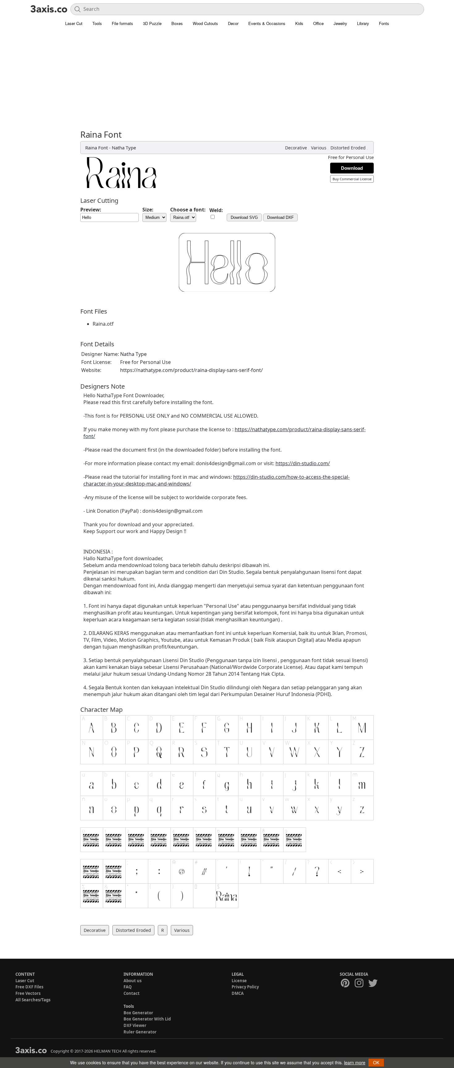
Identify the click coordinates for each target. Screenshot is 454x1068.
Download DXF (280, 217)
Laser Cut (73, 23)
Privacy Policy (245, 987)
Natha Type (124, 147)
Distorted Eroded (348, 148)
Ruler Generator (140, 1032)
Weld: (216, 210)
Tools (97, 23)
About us (132, 980)
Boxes (177, 23)
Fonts (384, 23)
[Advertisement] (227, 75)
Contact (132, 993)
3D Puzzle (152, 23)
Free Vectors (27, 993)
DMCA (238, 993)
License (239, 980)
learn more (354, 1062)
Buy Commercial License (352, 179)
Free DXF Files (29, 987)
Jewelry (340, 23)
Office (318, 23)
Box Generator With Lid (147, 1019)
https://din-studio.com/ (302, 463)
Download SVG (244, 217)
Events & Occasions (266, 23)
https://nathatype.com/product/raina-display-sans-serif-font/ (191, 370)
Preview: (90, 209)
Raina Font (96, 147)
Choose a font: (188, 209)
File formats (122, 23)
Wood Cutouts (205, 23)
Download (352, 168)
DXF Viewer (135, 1025)
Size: (147, 209)
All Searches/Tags (32, 1000)
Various (318, 148)
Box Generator (138, 1013)
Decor (233, 23)
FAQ (128, 987)
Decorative (296, 148)
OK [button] (376, 1062)
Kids (299, 23)
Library (363, 23)
